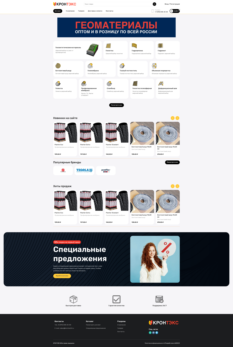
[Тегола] (84, 170)
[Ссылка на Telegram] (156, 332)
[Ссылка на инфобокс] (77, 50)
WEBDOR (177, 343)
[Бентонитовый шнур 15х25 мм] (168, 133)
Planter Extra (85, 145)
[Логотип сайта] (64, 4)
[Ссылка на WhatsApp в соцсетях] (150, 332)
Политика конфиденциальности (154, 343)
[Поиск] (154, 4)
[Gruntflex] (106, 170)
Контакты (120, 331)
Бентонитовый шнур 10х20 (141, 147)
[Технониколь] (63, 170)
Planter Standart (112, 145)
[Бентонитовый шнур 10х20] (142, 133)
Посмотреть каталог (93, 325)
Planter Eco (59, 145)
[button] (173, 118)
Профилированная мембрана (64, 147)
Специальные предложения (96, 328)
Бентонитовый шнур (138, 149)
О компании (121, 325)
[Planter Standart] (116, 132)
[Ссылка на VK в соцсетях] (153, 332)
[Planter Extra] (91, 132)
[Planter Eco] (65, 132)
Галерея (120, 328)
